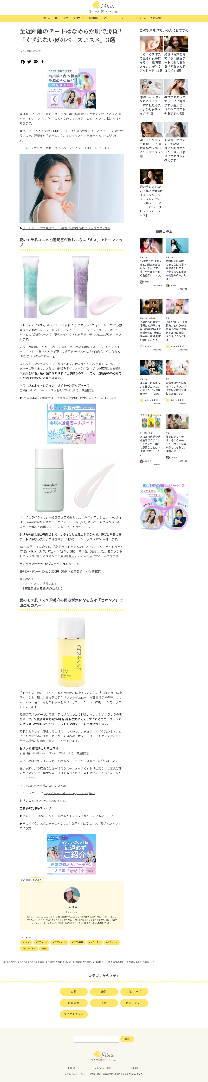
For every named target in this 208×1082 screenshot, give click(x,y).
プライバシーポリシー (104, 1068)
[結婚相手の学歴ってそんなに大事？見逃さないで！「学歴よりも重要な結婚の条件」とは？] (177, 250)
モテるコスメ (60, 942)
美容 (45, 949)
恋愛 (66, 18)
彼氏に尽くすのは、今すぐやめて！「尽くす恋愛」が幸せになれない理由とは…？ (177, 444)
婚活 (57, 18)
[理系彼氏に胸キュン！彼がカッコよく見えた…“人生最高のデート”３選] (151, 372)
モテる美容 (78, 942)
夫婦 (105, 18)
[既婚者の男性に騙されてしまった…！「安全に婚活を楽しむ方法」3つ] (177, 372)
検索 (127, 1039)
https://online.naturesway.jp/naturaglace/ (69, 793)
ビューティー (119, 18)
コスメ (27, 942)
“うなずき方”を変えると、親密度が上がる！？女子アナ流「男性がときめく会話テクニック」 (151, 268)
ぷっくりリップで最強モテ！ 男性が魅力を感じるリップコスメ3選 (66, 228)
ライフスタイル (138, 18)
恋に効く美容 (29, 949)
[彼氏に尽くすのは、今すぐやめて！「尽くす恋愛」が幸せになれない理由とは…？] (177, 426)
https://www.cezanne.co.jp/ (49, 800)
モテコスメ (42, 942)
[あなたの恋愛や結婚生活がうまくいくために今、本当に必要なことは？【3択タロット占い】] (151, 426)
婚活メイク (112, 942)
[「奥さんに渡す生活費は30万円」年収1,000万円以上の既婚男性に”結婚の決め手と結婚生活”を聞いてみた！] (151, 311)
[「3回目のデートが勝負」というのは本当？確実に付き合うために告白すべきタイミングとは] (177, 311)
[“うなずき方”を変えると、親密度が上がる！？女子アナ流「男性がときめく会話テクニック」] (151, 250)
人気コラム (95, 942)
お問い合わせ (158, 18)
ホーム (46, 18)
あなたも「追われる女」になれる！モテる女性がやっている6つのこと (68, 816)
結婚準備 (93, 18)
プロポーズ (78, 18)
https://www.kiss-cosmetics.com (46, 785)
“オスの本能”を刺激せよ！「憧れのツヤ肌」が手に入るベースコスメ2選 (69, 398)
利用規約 (134, 1068)
